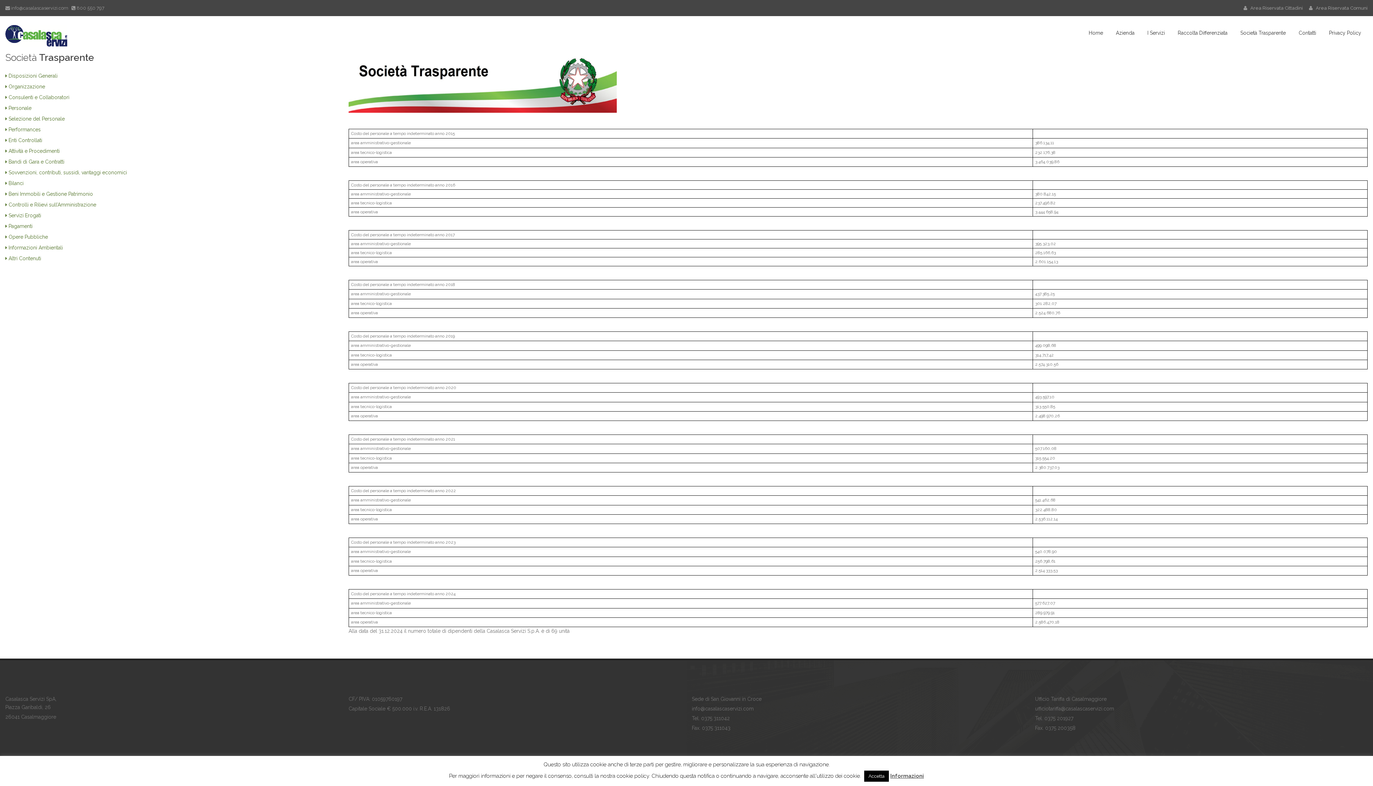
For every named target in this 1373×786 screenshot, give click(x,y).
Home (1096, 33)
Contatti (1307, 33)
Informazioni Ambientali (36, 248)
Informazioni (907, 776)
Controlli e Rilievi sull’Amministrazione (52, 205)
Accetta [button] (876, 776)
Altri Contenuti (25, 258)
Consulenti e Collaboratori (39, 97)
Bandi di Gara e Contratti (36, 162)
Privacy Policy (1345, 33)
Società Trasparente (1263, 33)
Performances (25, 129)
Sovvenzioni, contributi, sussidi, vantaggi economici (68, 172)
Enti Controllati (25, 140)
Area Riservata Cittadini (1275, 8)
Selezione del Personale (37, 119)
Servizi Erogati (25, 215)
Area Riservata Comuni (1340, 8)
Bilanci (16, 183)
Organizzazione (27, 86)
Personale (20, 108)
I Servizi (1156, 33)
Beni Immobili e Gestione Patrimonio (51, 194)
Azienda (1125, 33)
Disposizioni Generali (33, 76)
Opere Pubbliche (28, 237)
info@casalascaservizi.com (39, 8)
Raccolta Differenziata (1202, 33)
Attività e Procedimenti (34, 151)
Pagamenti (21, 226)
